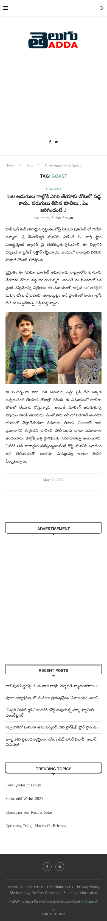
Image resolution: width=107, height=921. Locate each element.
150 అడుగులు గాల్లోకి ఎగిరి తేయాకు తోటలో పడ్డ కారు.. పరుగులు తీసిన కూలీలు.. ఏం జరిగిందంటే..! (54, 203)
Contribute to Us (60, 887)
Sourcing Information (80, 893)
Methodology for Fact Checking (35, 893)
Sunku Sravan (62, 218)
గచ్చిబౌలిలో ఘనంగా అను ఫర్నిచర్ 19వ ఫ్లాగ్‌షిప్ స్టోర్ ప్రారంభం (51, 727)
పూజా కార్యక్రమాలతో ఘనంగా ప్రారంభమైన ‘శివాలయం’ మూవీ (51, 698)
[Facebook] (50, 142)
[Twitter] (56, 142)
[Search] (101, 8)
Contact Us (34, 887)
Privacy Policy (88, 887)
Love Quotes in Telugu (23, 785)
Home (9, 165)
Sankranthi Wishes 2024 (24, 799)
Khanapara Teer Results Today (29, 812)
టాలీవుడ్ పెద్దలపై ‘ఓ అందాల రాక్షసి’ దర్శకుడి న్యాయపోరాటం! (51, 686)
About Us (15, 887)
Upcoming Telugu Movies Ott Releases (35, 826)
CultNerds (91, 901)
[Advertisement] (53, 96)
